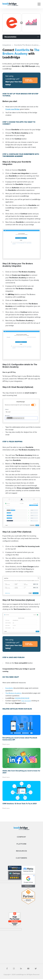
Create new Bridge (12, 109)
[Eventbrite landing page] (12, 22)
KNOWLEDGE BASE (22, 698)
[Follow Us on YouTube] (28, 968)
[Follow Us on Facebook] (7, 968)
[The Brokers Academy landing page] (31, 22)
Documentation (10, 37)
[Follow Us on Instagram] (14, 968)
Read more (6, 744)
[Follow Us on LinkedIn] (21, 968)
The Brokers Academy (13, 693)
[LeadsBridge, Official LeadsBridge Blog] (10, 4)
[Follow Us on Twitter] (36, 968)
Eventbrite (9, 688)
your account (26, 700)
